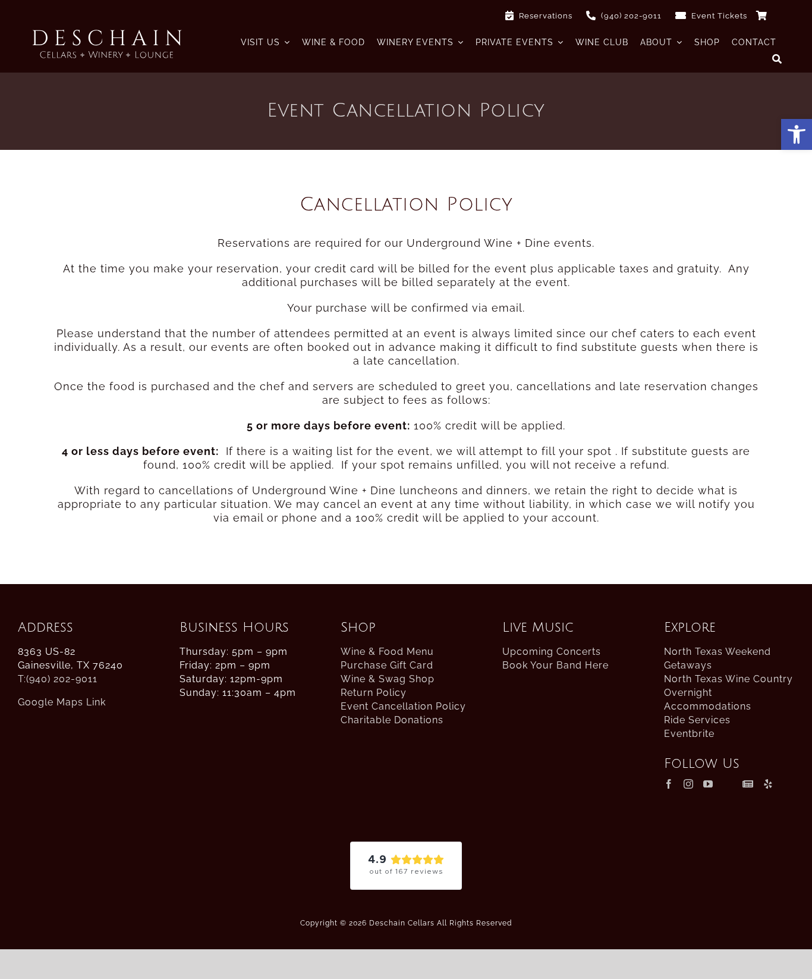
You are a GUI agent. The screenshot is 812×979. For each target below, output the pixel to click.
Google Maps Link (62, 702)
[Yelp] (768, 784)
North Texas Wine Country (728, 679)
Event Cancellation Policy (403, 706)
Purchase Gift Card (387, 665)
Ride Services (697, 720)
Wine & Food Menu (387, 651)
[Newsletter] (748, 784)
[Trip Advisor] (728, 784)
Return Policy (374, 692)
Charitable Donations (392, 720)
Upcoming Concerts (551, 651)
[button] (796, 134)
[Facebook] (669, 784)
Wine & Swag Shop (388, 679)
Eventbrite (689, 733)
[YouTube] (708, 784)
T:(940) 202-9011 (57, 679)
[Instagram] (689, 784)
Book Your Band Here (555, 665)
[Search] (777, 59)
